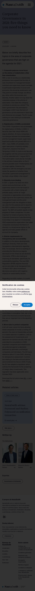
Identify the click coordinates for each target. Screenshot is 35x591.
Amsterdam (5, 548)
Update (6, 42)
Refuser (15, 305)
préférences (25, 292)
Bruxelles (5, 551)
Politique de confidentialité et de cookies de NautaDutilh (25, 548)
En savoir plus (9, 420)
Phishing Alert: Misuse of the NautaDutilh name (25, 577)
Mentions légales (23, 565)
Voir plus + (8, 428)
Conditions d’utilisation (25, 568)
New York (5, 560)
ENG (8, 381)
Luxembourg (6, 557)
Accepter (27, 305)
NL (25, 378)
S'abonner (8, 536)
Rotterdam (5, 563)
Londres (4, 554)
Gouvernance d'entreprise (12, 481)
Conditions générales (24, 552)
